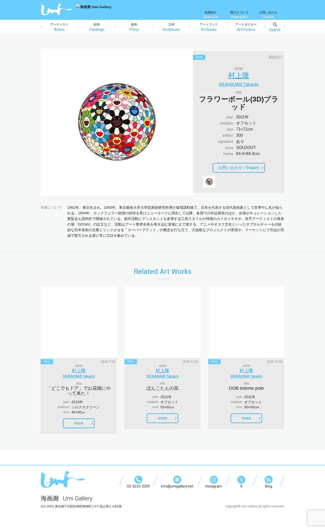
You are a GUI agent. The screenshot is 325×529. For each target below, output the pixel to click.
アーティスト (59, 27)
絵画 (96, 27)
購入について (239, 15)
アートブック (209, 27)
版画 (134, 27)
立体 (171, 27)
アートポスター (246, 27)
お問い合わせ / (238, 167)
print (199, 57)
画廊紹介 (210, 15)
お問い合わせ (268, 15)
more (78, 423)
